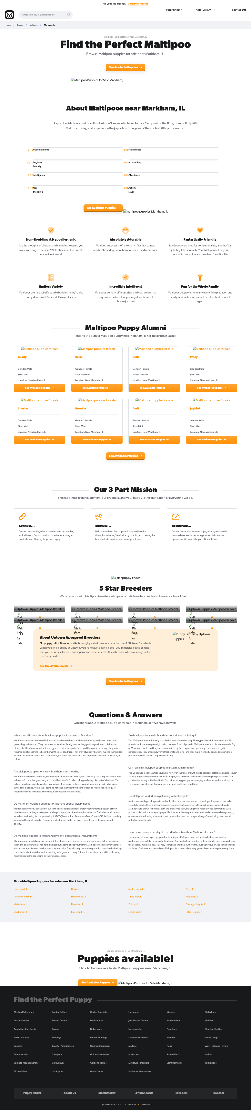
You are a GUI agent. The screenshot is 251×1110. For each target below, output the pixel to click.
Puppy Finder (173, 9)
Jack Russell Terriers (138, 1020)
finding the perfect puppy (47, 539)
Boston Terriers (59, 1020)
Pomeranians (173, 1020)
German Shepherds (100, 1046)
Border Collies (59, 1012)
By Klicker (146, 1104)
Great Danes (96, 1071)
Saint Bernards (174, 1062)
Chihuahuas (58, 1062)
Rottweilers (173, 1054)
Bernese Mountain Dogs (26, 1062)
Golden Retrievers (99, 1054)
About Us (70, 1093)
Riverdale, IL (77, 904)
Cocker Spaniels (98, 1012)
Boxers (55, 1029)
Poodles (171, 1037)
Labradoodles (135, 1029)
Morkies (171, 1012)
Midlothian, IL (20, 904)
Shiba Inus (210, 1012)
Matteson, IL (192, 897)
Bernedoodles (21, 1054)
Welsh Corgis (211, 1037)
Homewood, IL (78, 897)
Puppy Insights (238, 9)
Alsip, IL (190, 889)
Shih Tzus (210, 1020)
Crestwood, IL (135, 912)
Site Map (132, 1104)
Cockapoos (58, 1071)
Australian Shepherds (25, 1029)
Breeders (181, 1093)
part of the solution (207, 539)
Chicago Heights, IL (196, 904)
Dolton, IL (133, 904)
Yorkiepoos (210, 1062)
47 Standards (144, 1093)
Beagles (18, 1046)
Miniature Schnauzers (139, 1071)
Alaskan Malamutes (24, 1012)
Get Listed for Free (138, 4)
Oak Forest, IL (20, 912)
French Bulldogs (98, 1037)
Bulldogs (56, 1037)
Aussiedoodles (21, 1020)
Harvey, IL (76, 889)
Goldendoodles (98, 1062)
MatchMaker (106, 1093)
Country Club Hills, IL (24, 897)
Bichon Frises (20, 1071)
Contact (218, 1093)
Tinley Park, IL (135, 897)
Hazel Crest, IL (21, 889)
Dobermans (96, 1029)
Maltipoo (34, 25)
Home (8, 25)
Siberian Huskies (213, 1029)
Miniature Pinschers (138, 1062)
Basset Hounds (21, 1037)
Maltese (132, 1046)
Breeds (20, 25)
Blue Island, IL (78, 912)
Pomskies (171, 1029)
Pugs (169, 1046)
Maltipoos (133, 1054)
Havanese (133, 1012)
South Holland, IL (137, 889)
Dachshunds (96, 1020)
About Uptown (204, 9)
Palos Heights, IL (194, 912)
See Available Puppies (124, 67)
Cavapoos (57, 1054)
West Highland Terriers (216, 1046)
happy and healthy (136, 532)
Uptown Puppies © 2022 (111, 1104)
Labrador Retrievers (138, 1037)
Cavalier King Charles (63, 1046)
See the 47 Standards (54, 666)
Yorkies (208, 1054)
